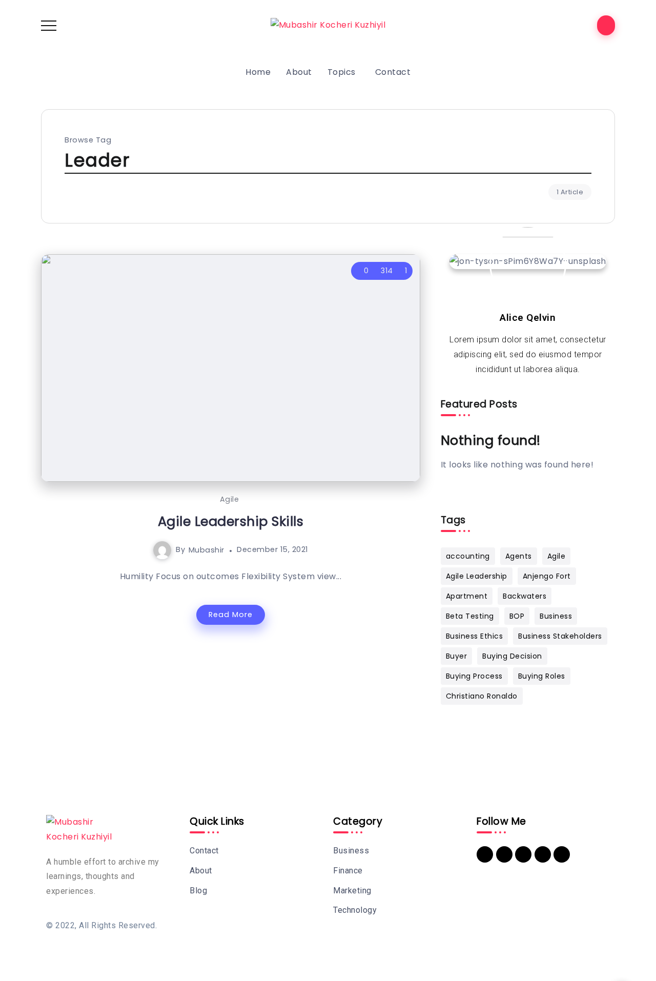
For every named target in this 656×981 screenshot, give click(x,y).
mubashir (206, 549)
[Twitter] (523, 854)
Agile (229, 499)
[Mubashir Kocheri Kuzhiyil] (328, 25)
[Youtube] (543, 854)
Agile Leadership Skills (231, 521)
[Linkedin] (485, 854)
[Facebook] (504, 854)
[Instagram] (562, 854)
